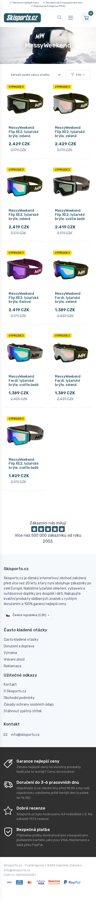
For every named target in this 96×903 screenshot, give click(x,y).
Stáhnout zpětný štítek (23, 711)
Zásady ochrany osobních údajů (29, 704)
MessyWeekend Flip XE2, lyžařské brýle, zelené (23, 132)
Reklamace (12, 666)
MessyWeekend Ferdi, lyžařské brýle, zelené (67, 298)
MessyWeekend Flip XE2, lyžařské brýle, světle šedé (70, 214)
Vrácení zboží (14, 659)
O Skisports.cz (15, 691)
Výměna (10, 653)
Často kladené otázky (21, 639)
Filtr (79, 74)
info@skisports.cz (25, 735)
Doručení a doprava (19, 646)
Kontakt (10, 684)
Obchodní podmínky (19, 698)
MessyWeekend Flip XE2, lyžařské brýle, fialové (23, 298)
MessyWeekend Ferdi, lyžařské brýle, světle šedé (23, 380)
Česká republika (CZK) (29, 615)
